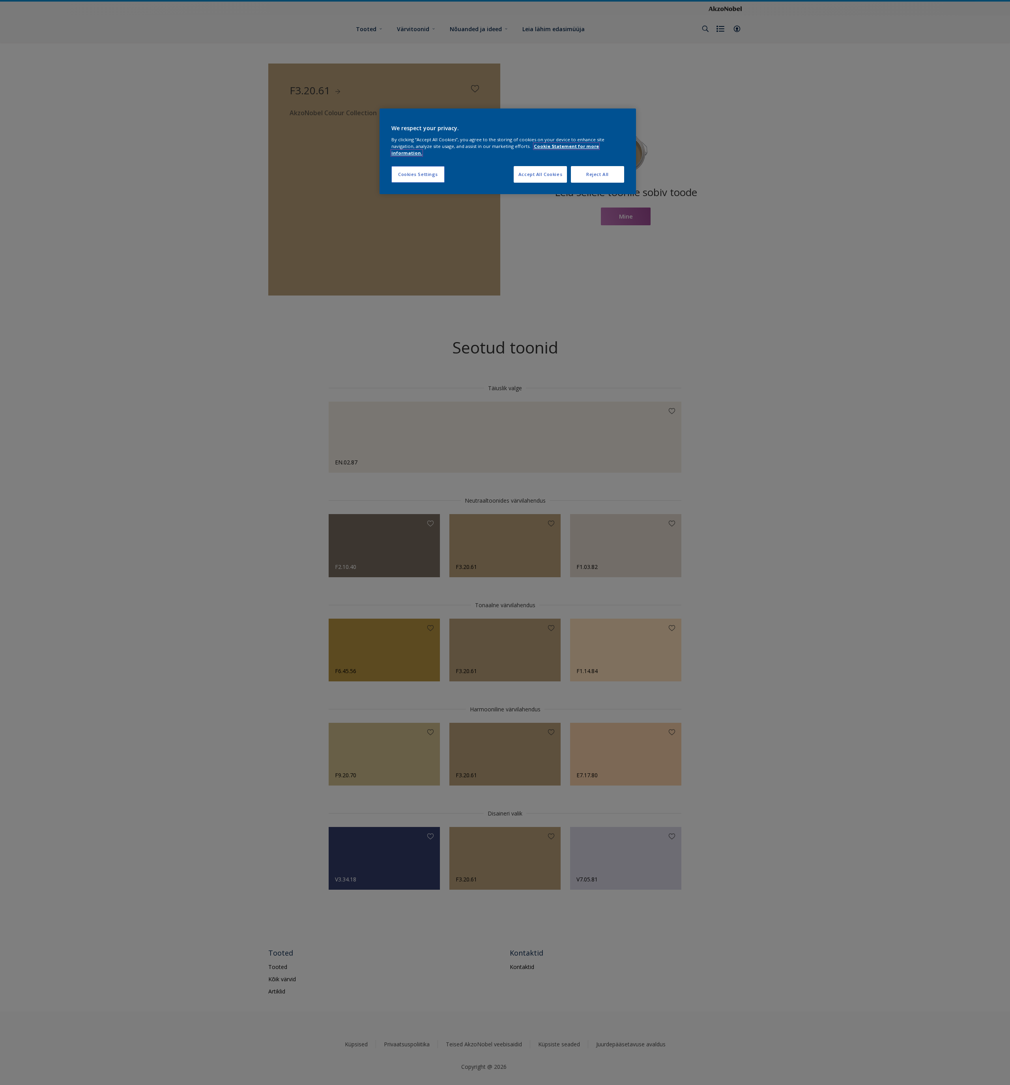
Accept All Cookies (540, 174)
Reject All (597, 174)
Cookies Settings (418, 174)
